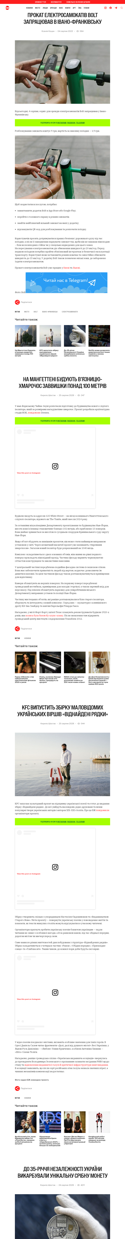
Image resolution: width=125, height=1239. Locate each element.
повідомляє (34, 412)
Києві (66, 267)
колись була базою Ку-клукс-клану (44, 615)
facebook (71, 123)
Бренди (53, 8)
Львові (76, 267)
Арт (74, 8)
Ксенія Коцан (48, 31)
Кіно (61, 8)
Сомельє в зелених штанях (78, 2)
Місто (37, 8)
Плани (86, 8)
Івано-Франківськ (49, 312)
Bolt (36, 312)
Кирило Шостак (48, 395)
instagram (61, 123)
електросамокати (70, 312)
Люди (45, 8)
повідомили (102, 810)
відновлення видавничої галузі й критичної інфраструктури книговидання (66, 1064)
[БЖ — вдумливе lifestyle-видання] (7, 8)
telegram (80, 123)
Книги (67, 8)
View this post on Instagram (28, 473)
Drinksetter (40, 2)
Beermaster (56, 2)
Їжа (79, 8)
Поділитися (26, 302)
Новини (29, 8)
